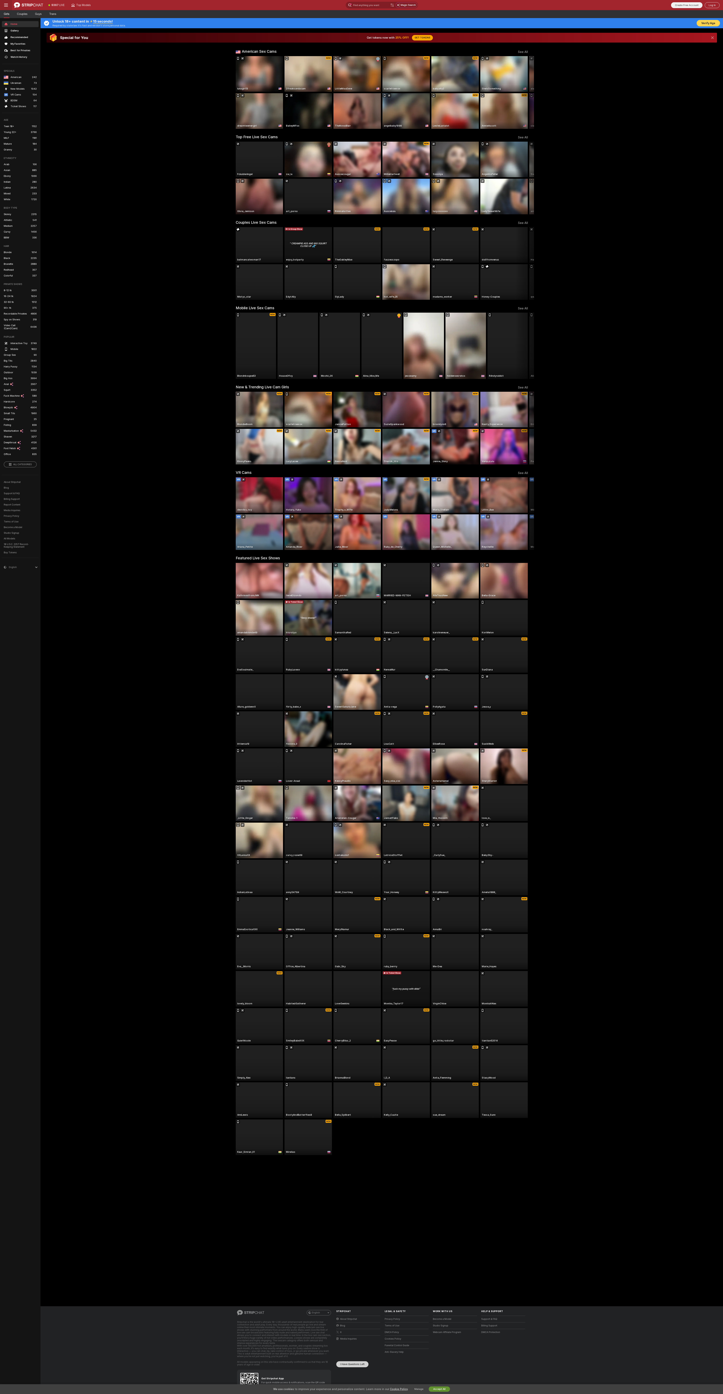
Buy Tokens (10, 552)
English (316, 1312)
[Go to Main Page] (28, 5)
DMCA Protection (490, 1332)
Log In (712, 5)
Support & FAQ (12, 493)
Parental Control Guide (397, 1345)
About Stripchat (12, 482)
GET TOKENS (422, 37)
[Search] (392, 5)
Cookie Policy (399, 1389)
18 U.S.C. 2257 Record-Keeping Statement (16, 545)
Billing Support (12, 499)
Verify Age (708, 23)
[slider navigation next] (524, 92)
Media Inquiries (12, 510)
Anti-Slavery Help (394, 1352)
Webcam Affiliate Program (447, 1332)
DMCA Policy (392, 1332)
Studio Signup (11, 533)
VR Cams (244, 472)
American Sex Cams (259, 51)
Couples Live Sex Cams (256, 222)
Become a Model (13, 527)
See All (523, 52)
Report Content (12, 504)
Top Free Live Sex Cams (257, 137)
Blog (6, 487)
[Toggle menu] (6, 5)
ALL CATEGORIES (22, 464)
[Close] (712, 37)
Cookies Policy (393, 1339)
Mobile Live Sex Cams (255, 308)
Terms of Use (11, 521)
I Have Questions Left (352, 1364)
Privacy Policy (11, 516)
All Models (9, 538)
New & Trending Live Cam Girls (262, 387)
